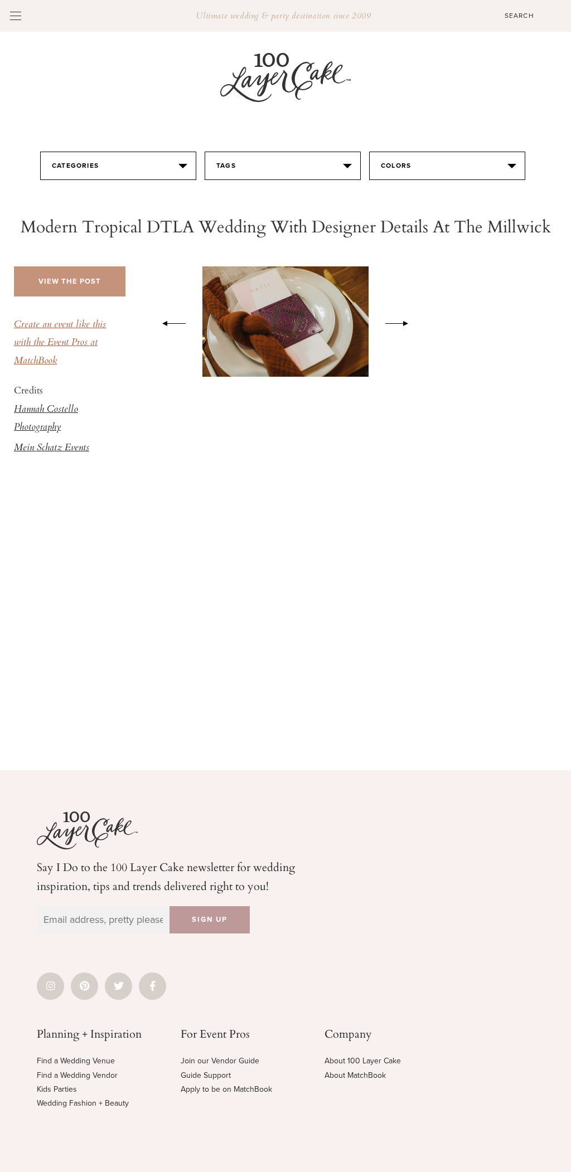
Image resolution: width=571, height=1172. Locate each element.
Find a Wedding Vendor (77, 1075)
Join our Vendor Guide (220, 1061)
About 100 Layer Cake (363, 1061)
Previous (168, 321)
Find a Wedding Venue (76, 1061)
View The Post (69, 281)
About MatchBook (355, 1075)
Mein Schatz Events (51, 448)
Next (402, 321)
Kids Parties (57, 1089)
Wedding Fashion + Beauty (83, 1103)
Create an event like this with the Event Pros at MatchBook (60, 343)
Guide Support (206, 1075)
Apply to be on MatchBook (226, 1089)
